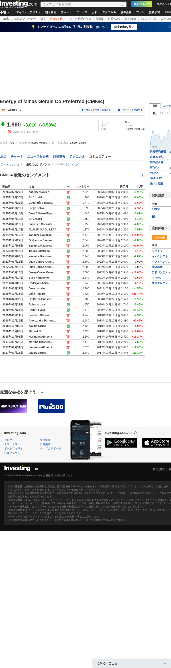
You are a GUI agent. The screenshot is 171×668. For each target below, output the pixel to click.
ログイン (162, 4)
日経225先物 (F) (159, 156)
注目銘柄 (158, 228)
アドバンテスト (161, 272)
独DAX (154, 172)
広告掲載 (45, 444)
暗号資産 (50, 12)
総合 (3, 156)
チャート (66, 12)
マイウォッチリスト (28, 12)
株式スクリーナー (25, 18)
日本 (43, 18)
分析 (95, 12)
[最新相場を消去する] (153, 215)
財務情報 (59, 156)
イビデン (157, 277)
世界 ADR (114, 18)
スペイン (130, 125)
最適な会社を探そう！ (20, 392)
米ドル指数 (156, 183)
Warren (55, 18)
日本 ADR (130, 18)
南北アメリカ (148, 18)
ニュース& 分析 (38, 156)
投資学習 (154, 12)
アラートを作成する (132, 110)
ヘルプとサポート (50, 448)
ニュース (82, 12)
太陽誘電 (157, 267)
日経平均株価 (158, 151)
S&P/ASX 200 (158, 178)
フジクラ (157, 251)
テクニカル (109, 12)
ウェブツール (12, 452)
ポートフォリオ (13, 448)
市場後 (100, 18)
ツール (140, 12)
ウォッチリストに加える (98, 110)
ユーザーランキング (67, 164)
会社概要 (45, 440)
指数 (155, 105)
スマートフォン (13, 444)
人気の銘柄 (159, 237)
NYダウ (154, 167)
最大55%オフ (142, 4)
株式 (6, 18)
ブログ (8, 440)
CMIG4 (156, 209)
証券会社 (126, 12)
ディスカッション (11, 164)
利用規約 (158, 469)
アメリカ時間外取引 (79, 18)
